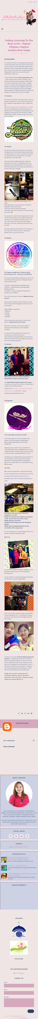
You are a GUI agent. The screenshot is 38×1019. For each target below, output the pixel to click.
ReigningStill (24, 1018)
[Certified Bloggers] (19, 973)
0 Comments (25, 53)
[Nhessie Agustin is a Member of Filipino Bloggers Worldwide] (19, 932)
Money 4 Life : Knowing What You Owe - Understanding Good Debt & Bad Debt (18, 858)
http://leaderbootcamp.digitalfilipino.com (18, 107)
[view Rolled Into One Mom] (19, 847)
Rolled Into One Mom (17, 1016)
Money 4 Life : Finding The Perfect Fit (17, 866)
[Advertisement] (19, 898)
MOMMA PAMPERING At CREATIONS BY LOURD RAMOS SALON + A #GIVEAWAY (22, 874)
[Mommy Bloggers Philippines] (19, 947)
